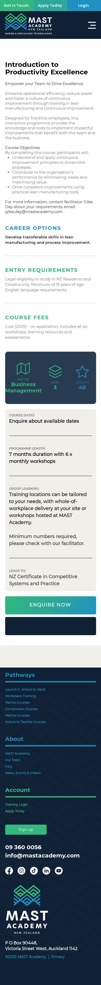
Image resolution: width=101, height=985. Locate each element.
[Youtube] (59, 871)
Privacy (58, 956)
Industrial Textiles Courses (25, 722)
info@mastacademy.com (42, 855)
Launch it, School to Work (25, 689)
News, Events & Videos (23, 773)
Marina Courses (17, 715)
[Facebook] (9, 871)
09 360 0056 (23, 847)
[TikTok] (34, 871)
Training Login (16, 804)
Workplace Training (20, 696)
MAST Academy (17, 753)
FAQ (8, 766)
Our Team (13, 760)
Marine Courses (17, 702)
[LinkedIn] (46, 871)
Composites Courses (21, 709)
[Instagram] (21, 871)
